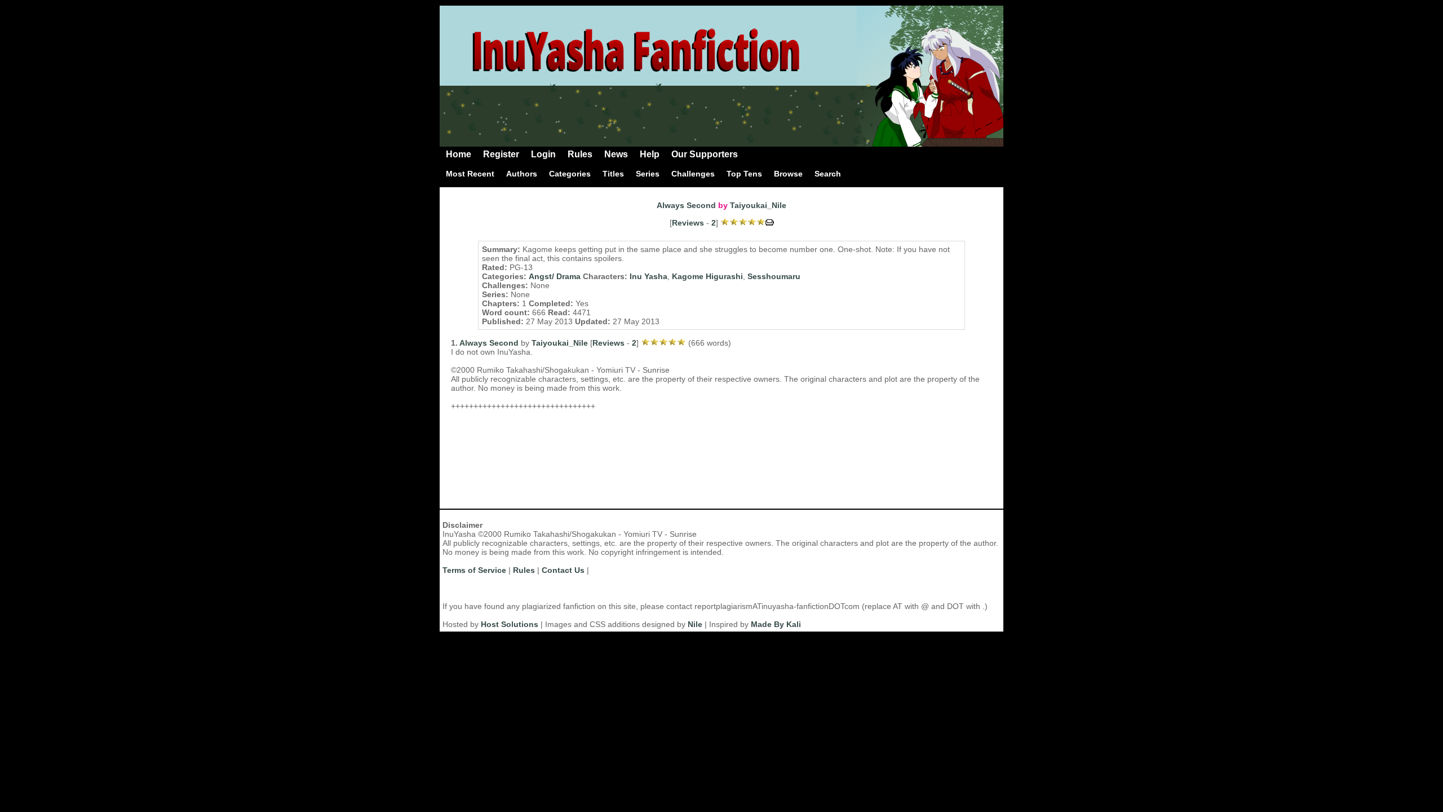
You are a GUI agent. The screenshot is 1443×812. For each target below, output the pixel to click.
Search (828, 173)
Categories (570, 173)
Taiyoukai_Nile (758, 205)
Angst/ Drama (555, 276)
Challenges (693, 173)
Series (647, 173)
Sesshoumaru (773, 276)
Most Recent (470, 173)
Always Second (686, 205)
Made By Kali (776, 624)
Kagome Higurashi (707, 276)
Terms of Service (474, 570)
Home (458, 154)
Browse (788, 173)
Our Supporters (704, 154)
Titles (613, 173)
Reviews (688, 222)
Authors (521, 173)
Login (543, 154)
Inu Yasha (648, 276)
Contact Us (563, 570)
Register (501, 154)
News (616, 154)
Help (649, 154)
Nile (695, 624)
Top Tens (744, 173)
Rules (580, 154)
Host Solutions (509, 624)
